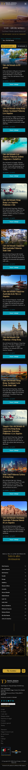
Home (2, 38)
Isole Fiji (14, 599)
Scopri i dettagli (14, 84)
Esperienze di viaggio (6, 718)
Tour (2, 741)
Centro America (6, 569)
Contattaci (13, 671)
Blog (2, 743)
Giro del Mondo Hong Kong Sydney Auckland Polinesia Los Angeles (14, 111)
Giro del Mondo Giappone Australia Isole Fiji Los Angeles (13, 294)
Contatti (3, 709)
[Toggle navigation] (25, 3)
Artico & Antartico (14, 618)
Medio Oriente (5, 595)
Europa (3, 579)
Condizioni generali (6, 723)
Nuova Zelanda (14, 592)
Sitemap (3, 725)
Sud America (5, 572)
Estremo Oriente (6, 612)
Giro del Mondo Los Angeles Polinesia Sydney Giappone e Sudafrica (13, 156)
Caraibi (14, 576)
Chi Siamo (3, 712)
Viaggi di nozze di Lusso (7, 732)
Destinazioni (8, 38)
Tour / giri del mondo (8, 46)
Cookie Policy (12, 704)
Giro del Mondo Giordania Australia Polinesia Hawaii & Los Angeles (13, 520)
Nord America (5, 566)
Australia (14, 589)
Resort (2, 736)
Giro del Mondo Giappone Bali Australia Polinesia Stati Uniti (13, 248)
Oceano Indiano (6, 586)
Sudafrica (4, 582)
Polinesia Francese (14, 609)
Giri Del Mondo (17, 38)
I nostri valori (4, 714)
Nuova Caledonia (14, 605)
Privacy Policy (4, 704)
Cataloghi (3, 739)
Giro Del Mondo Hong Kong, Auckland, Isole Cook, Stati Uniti (12, 383)
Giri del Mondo (5, 734)
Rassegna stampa (5, 716)
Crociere (3, 721)
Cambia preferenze (5, 706)
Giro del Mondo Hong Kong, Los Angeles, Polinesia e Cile (12, 202)
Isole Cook (14, 602)
